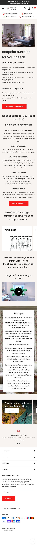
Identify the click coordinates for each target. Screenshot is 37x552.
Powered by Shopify (7, 530)
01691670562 (25, 1)
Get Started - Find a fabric (14, 106)
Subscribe (8, 498)
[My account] (29, 8)
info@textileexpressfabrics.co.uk (19, 3)
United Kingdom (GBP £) (9, 508)
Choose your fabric (18, 203)
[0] (33, 8)
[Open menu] (3, 8)
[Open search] (25, 8)
